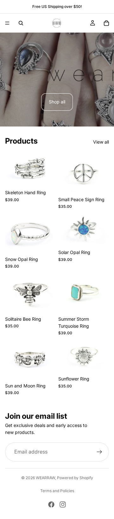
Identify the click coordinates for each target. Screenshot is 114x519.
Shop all (57, 101)
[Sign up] (99, 452)
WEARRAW (45, 477)
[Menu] (7, 23)
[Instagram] (62, 504)
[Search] (21, 23)
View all (101, 142)
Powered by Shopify (75, 477)
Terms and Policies (57, 490)
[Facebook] (51, 504)
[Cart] (106, 23)
